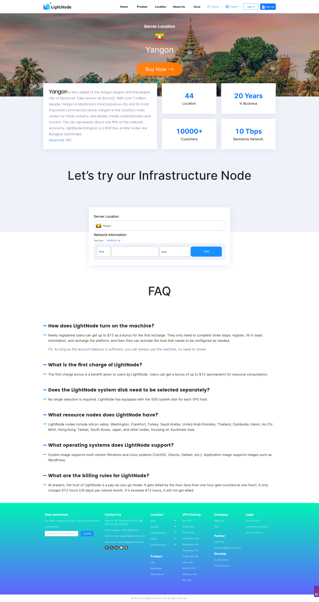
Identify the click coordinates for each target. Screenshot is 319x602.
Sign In (251, 6)
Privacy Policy (253, 520)
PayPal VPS (188, 532)
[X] (112, 548)
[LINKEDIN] (116, 548)
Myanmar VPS (60, 140)
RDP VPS (186, 580)
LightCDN (219, 541)
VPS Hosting (191, 514)
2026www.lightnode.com (147, 598)
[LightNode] (58, 6)
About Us (219, 520)
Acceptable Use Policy (257, 526)
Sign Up (270, 6)
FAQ (216, 526)
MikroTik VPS (189, 568)
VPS (153, 562)
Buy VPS (186, 520)
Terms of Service (254, 532)
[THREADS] (126, 548)
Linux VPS (187, 562)
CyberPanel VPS (190, 538)
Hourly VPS (188, 526)
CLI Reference (221, 559)
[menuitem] (165, 520)
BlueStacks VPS (190, 544)
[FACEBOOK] (107, 548)
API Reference (221, 565)
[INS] (121, 548)
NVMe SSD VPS (190, 556)
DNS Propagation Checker (227, 547)
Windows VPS (189, 574)
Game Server (157, 574)
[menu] (165, 534)
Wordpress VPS (190, 550)
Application (156, 568)
